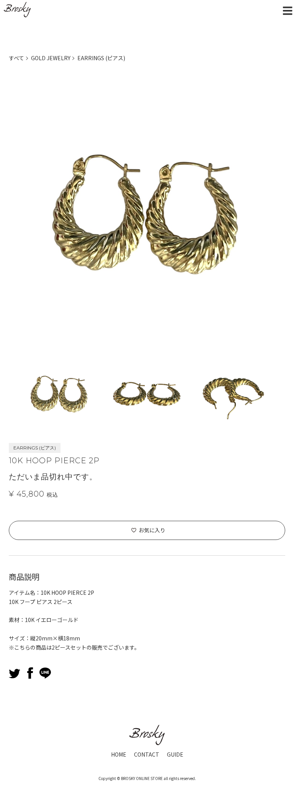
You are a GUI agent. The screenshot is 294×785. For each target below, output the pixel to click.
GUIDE (175, 754)
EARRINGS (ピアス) (101, 58)
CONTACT (146, 754)
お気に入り (152, 530)
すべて (16, 58)
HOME (118, 754)
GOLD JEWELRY (50, 58)
